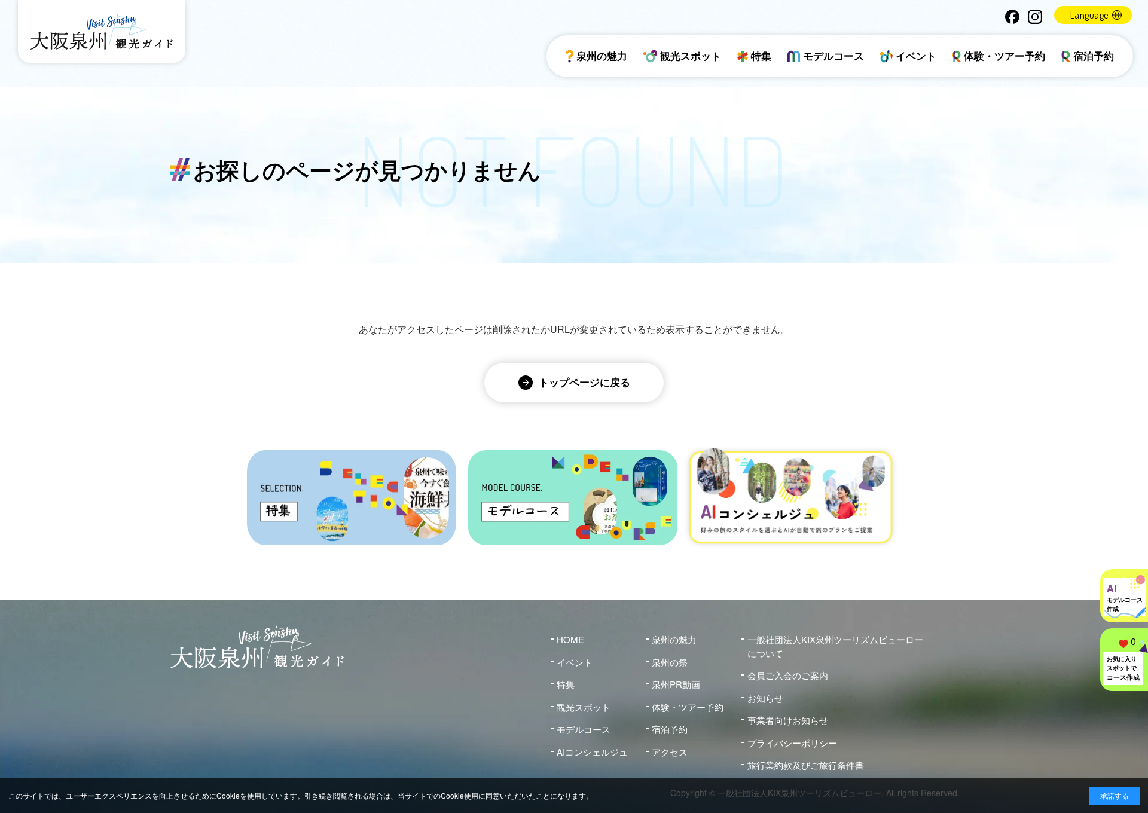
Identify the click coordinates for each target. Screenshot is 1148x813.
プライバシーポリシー (792, 742)
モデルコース (833, 55)
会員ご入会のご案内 (787, 675)
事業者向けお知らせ (787, 720)
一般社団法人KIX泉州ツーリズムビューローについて (835, 646)
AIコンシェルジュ (592, 751)
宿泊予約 (1093, 55)
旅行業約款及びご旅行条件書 (805, 765)
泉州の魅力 (601, 55)
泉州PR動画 (676, 684)
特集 (761, 55)
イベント (916, 55)
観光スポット (690, 55)
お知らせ (765, 698)
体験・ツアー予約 (1004, 55)
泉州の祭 (670, 662)
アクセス (670, 751)
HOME (570, 639)
